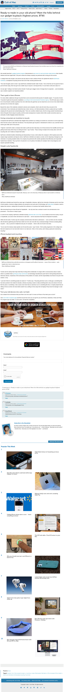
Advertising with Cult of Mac (13, 680)
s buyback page (10, 297)
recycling (23, 675)
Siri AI (18, 8)
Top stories (27, 675)
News (13, 6)
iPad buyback (38, 673)
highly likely (51, 204)
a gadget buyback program (18, 73)
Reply (6, 398)
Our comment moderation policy (50, 680)
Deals (32, 6)
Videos (45, 8)
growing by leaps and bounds (20, 273)
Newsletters (56, 8)
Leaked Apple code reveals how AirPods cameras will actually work (46, 577)
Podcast (50, 8)
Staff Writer (5, 18)
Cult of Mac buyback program (18, 673)
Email (5, 370)
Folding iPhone (24, 8)
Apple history (39, 8)
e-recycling (27, 673)
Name (5, 365)
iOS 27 (13, 8)
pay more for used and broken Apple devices (45, 73)
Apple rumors (8, 8)
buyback (9, 673)
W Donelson (8, 393)
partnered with (34, 214)
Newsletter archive (56, 441)
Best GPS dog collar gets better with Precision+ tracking (44, 619)
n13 (14, 675)
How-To (27, 6)
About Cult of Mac (36, 680)
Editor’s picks (32, 8)
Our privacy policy (25, 680)
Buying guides (40, 6)
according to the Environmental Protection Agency (36, 100)
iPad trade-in (44, 673)
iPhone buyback (51, 673)
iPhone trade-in (58, 673)
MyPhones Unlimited (8, 675)
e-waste (33, 673)
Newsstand (17, 675)
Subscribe (59, 2)
